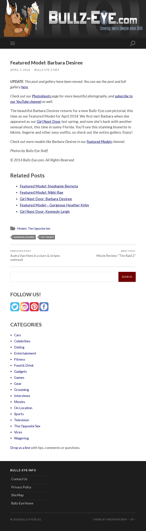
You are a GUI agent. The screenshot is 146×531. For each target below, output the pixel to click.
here (24, 87)
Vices (18, 432)
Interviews (22, 396)
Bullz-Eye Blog (30, 519)
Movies (19, 402)
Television (21, 420)
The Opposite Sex (39, 228)
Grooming (21, 389)
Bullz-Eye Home (22, 503)
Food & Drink (24, 365)
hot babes (47, 237)
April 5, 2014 (20, 69)
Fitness (19, 359)
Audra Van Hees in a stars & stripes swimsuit (35, 255)
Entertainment (25, 353)
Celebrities (22, 341)
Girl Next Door (49, 121)
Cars (17, 335)
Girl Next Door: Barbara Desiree (46, 199)
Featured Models (99, 141)
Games (19, 377)
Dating (19, 347)
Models (22, 228)
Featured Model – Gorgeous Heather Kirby (54, 205)
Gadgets (20, 371)
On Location (23, 408)
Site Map (17, 495)
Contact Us (19, 479)
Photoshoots (41, 96)
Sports (19, 414)
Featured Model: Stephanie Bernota (49, 186)
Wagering (21, 438)
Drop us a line (20, 448)
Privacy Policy (21, 487)
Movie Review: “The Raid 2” (116, 253)
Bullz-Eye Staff (47, 69)
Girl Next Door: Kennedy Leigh (45, 211)
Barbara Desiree (24, 237)
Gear (17, 383)
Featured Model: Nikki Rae (41, 192)
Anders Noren (116, 519)
